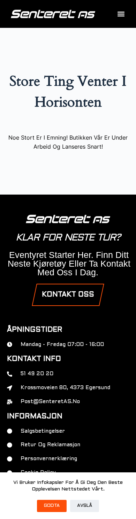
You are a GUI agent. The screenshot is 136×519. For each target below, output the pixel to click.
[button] (121, 14)
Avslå (84, 506)
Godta (52, 506)
